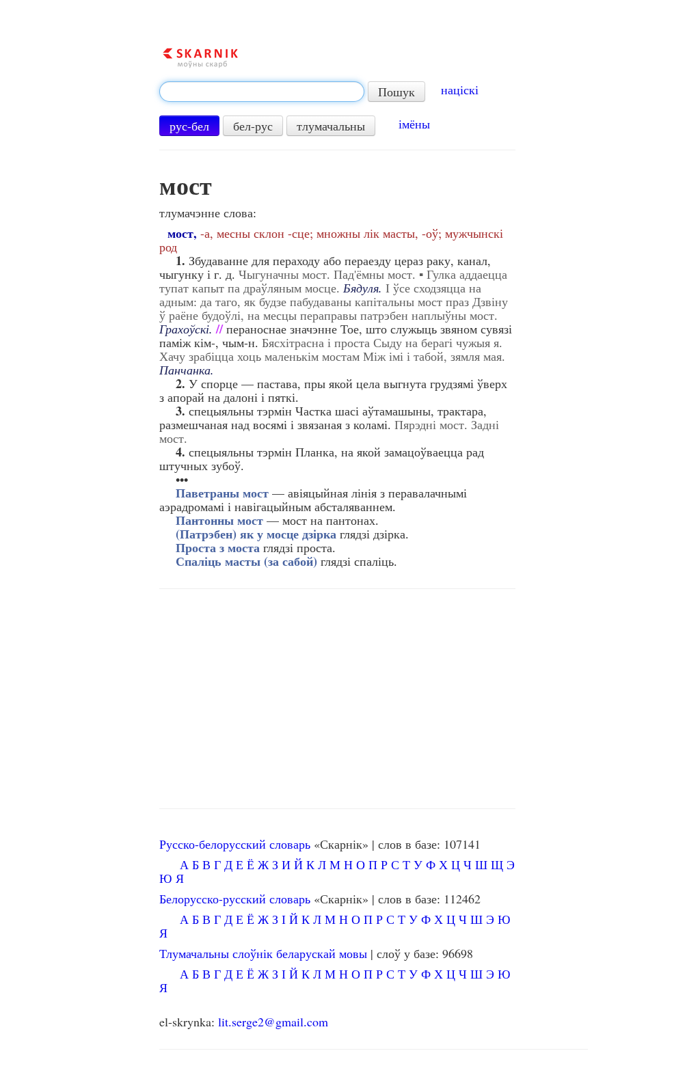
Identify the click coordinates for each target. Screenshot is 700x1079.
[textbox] (261, 91)
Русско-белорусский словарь (234, 844)
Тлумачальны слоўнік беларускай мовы (263, 953)
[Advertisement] (337, 699)
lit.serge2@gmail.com (273, 1021)
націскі (460, 89)
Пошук (396, 91)
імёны (414, 123)
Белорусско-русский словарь (234, 898)
